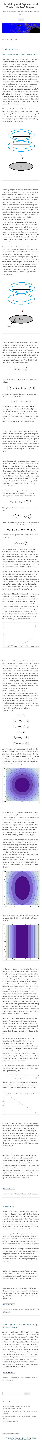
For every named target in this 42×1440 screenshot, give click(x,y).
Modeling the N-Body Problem (11, 1409)
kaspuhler (35, 1194)
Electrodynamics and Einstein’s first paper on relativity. (20, 1325)
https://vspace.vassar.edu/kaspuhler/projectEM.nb (19, 54)
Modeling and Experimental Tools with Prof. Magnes (21, 5)
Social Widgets (13, 1439)
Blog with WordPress (29, 1438)
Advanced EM (21, 1309)
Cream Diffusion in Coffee (10, 1421)
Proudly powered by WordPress (11, 1433)
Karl (18, 1194)
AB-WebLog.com (27, 1439)
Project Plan (8, 1206)
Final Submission (10, 49)
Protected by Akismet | (14, 1438)
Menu (21, 19)
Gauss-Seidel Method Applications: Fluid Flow (16, 1406)
